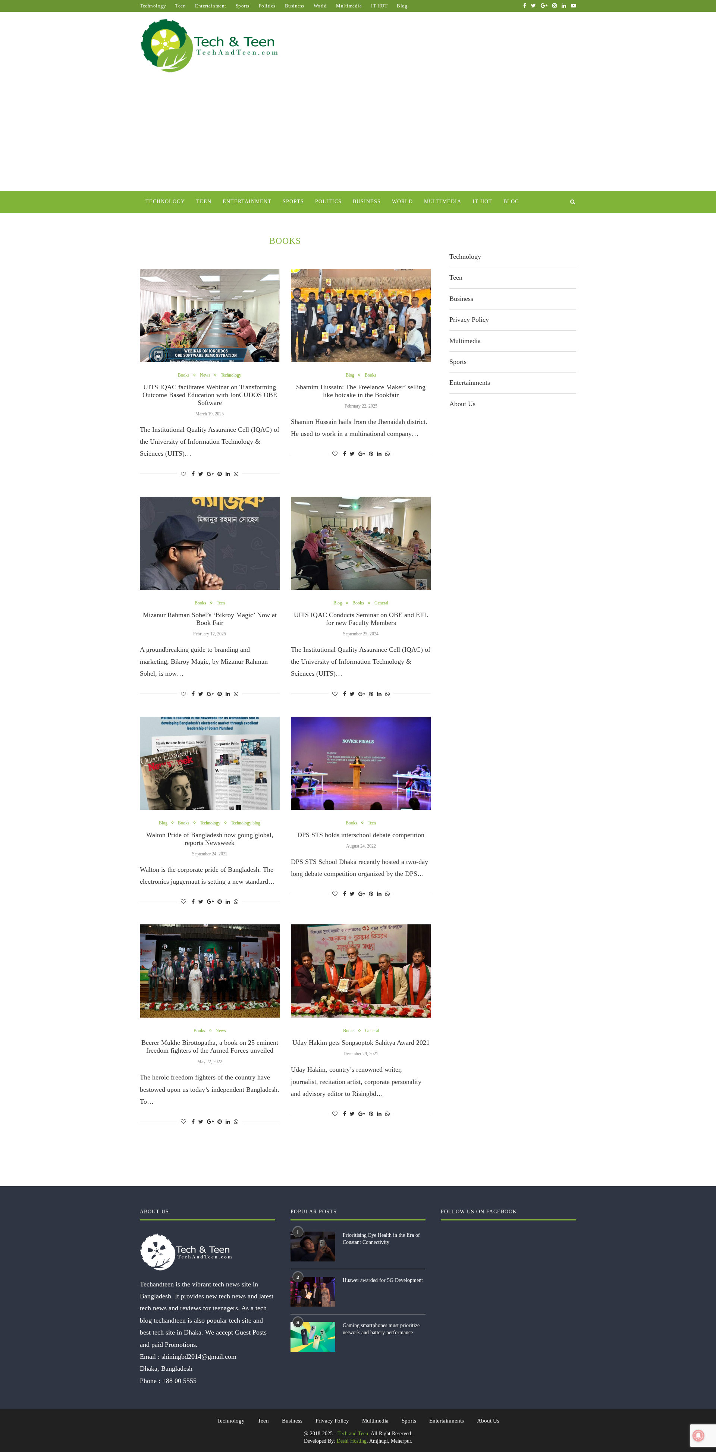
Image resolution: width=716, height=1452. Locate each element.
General (381, 603)
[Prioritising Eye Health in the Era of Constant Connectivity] (313, 1246)
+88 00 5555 (179, 1381)
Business (294, 6)
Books (183, 375)
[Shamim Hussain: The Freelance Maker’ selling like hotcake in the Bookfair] (361, 315)
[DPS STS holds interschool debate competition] (361, 763)
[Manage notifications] (698, 1436)
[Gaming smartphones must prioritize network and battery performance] (313, 1337)
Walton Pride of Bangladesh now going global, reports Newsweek (209, 838)
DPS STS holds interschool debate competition (360, 835)
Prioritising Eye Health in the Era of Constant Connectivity (381, 1238)
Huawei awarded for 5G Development (383, 1280)
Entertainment (210, 6)
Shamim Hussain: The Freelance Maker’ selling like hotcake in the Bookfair (360, 391)
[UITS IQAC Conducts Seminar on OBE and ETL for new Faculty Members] (361, 543)
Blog (402, 6)
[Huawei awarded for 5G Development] (313, 1292)
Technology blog (245, 823)
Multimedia (349, 6)
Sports (242, 6)
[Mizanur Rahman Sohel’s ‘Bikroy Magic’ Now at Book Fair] (210, 543)
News (205, 375)
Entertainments (469, 382)
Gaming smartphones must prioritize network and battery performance (381, 1329)
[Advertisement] (358, 135)
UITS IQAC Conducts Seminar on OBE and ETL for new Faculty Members (361, 618)
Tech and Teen (352, 1433)
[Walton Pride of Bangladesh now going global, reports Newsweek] (210, 763)
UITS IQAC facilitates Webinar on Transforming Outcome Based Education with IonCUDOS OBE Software (209, 394)
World (320, 6)
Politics (267, 6)
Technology (153, 6)
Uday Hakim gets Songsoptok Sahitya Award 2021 (361, 1042)
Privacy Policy (469, 319)
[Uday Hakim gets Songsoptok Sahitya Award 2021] (361, 971)
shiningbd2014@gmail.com (198, 1356)
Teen (180, 6)
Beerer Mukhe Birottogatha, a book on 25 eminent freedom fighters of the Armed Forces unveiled (209, 1046)
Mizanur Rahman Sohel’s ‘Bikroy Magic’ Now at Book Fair (210, 618)
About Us (462, 404)
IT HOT (379, 6)
